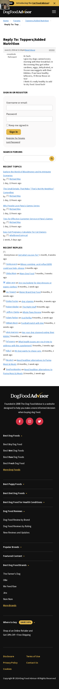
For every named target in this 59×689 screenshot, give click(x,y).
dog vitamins (28, 301)
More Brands (9, 605)
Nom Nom (8, 599)
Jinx (5, 593)
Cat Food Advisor (40, 3)
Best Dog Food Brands (15, 565)
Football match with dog (32, 323)
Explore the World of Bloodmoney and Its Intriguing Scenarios (27, 173)
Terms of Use (33, 656)
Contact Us (32, 663)
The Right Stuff (29, 307)
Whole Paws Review (32, 312)
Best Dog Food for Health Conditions (22, 502)
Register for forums (15, 138)
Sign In (13, 132)
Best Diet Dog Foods (14, 493)
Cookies (7, 669)
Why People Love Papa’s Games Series (21, 205)
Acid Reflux (26, 317)
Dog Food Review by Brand (16, 520)
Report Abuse (30, 50)
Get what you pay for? (28, 255)
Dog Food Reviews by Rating (17, 526)
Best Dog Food (12, 444)
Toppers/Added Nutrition (37, 20)
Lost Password (13, 142)
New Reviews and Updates (16, 532)
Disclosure (8, 656)
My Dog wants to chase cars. (28, 351)
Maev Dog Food (27, 273)
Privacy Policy (10, 663)
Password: (11, 114)
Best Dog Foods (11, 435)
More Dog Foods (11, 469)
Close (54, 3)
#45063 (52, 50)
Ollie (5, 580)
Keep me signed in (18, 125)
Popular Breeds (11, 547)
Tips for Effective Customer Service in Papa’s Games (28, 218)
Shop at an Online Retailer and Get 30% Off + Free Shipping (18, 633)
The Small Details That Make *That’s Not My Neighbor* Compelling (28, 190)
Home (6, 20)
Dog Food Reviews (12, 511)
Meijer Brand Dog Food (30, 292)
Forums (16, 20)
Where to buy (17, 622)
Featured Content (12, 556)
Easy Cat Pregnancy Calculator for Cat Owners (24, 232)
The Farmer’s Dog (11, 574)
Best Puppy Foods (12, 484)
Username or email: (16, 102)
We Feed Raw (10, 586)
